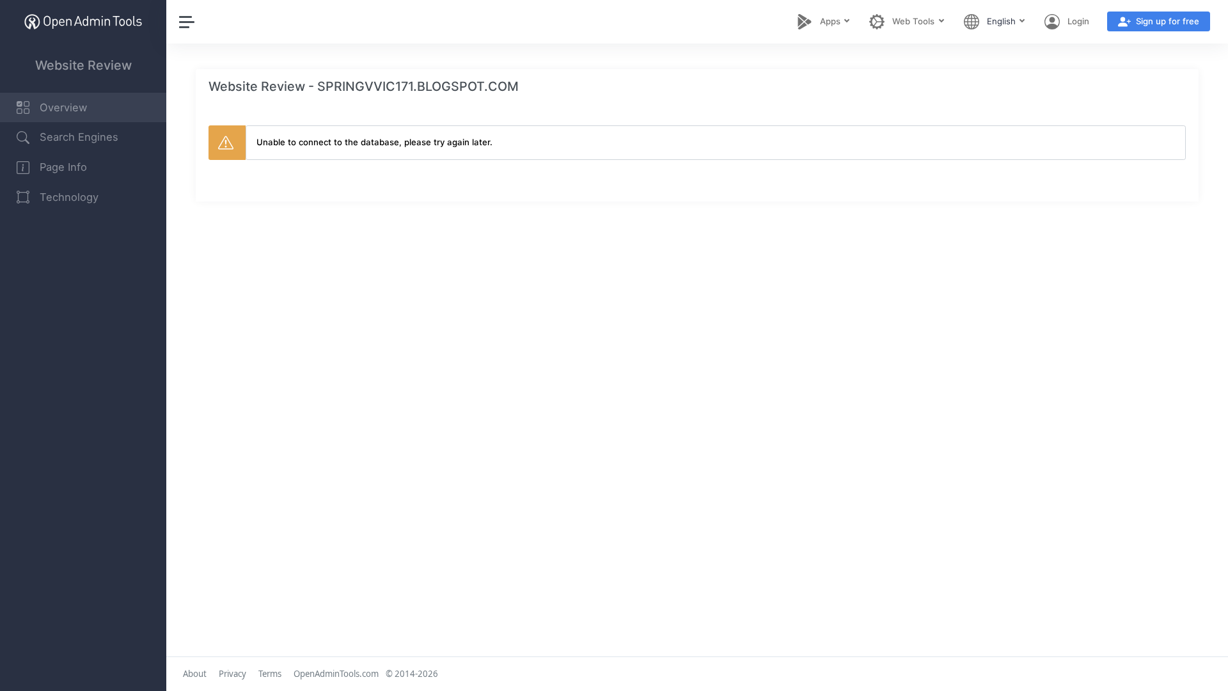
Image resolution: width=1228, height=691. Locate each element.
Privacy (232, 673)
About (195, 673)
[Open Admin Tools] (83, 21)
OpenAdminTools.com (336, 673)
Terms (269, 673)
